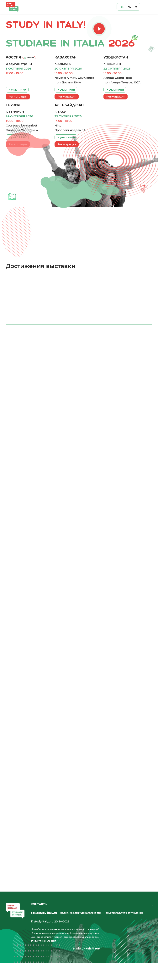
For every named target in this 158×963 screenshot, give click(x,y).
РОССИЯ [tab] (19, 344)
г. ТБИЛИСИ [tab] (107, 344)
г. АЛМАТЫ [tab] (49, 344)
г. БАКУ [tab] (135, 344)
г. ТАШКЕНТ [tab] (78, 344)
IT (136, 7)
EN (129, 7)
